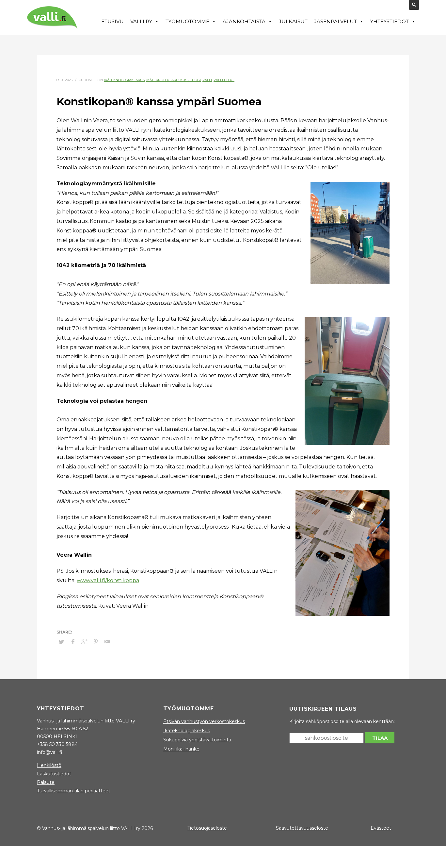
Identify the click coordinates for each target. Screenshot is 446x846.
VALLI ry (141, 21)
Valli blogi (224, 80)
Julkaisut (293, 21)
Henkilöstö (49, 765)
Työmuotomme (187, 21)
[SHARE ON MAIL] (107, 642)
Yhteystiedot (389, 21)
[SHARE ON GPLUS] (84, 642)
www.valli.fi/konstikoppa (108, 580)
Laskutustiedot (54, 774)
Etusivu (112, 21)
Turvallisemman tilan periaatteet (73, 791)
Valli (207, 80)
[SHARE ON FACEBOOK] (73, 642)
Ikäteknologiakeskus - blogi (173, 80)
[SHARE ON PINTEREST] (96, 642)
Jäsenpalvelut (335, 21)
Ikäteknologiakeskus (124, 80)
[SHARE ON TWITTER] (61, 642)
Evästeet (381, 828)
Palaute (46, 782)
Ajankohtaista (244, 21)
